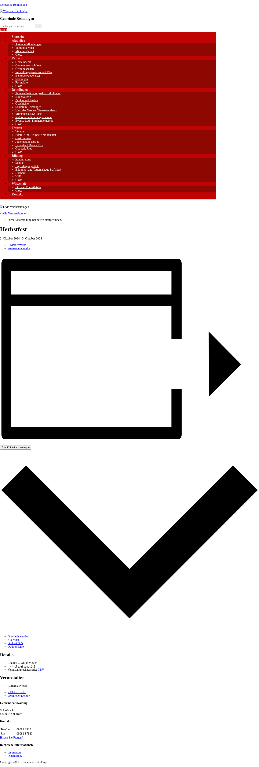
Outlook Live (16, 646)
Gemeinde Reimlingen (13, 4)
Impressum (14, 752)
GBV (41, 669)
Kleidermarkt (17, 244)
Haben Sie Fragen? (11, 737)
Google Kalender (18, 636)
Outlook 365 (15, 643)
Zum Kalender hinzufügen (16, 447)
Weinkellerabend (19, 248)
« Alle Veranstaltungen (13, 213)
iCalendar (13, 639)
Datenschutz (15, 755)
